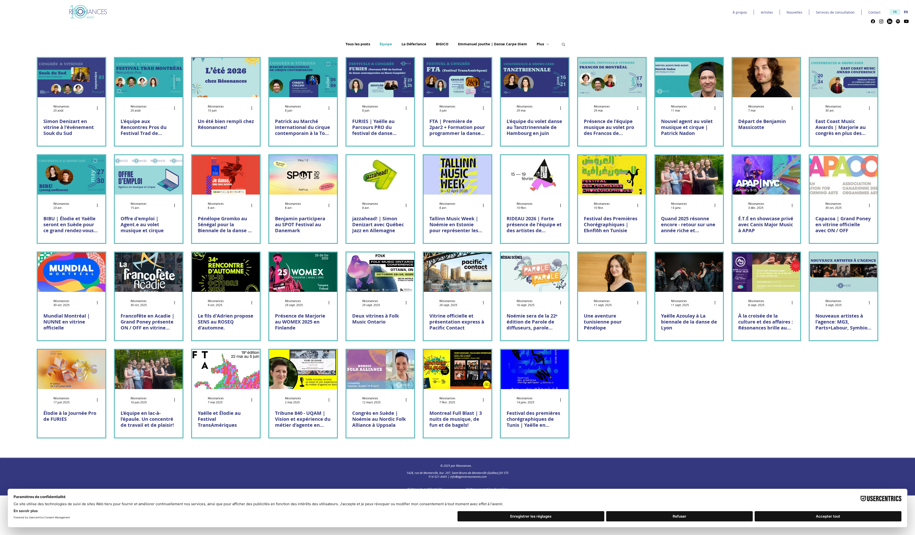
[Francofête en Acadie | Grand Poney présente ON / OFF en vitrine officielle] (149, 272)
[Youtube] (906, 21)
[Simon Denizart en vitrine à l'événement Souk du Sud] (71, 77)
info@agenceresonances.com (468, 476)
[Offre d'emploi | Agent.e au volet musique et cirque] (149, 175)
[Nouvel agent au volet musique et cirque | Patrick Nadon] (689, 77)
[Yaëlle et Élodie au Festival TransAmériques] (226, 369)
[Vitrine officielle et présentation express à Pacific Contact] (457, 272)
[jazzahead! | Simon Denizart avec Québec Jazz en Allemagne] (380, 175)
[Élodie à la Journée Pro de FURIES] (71, 369)
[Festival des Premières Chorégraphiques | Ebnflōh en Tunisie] (612, 175)
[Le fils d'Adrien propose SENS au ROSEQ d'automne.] (226, 272)
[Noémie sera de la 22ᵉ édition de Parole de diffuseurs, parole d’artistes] (535, 272)
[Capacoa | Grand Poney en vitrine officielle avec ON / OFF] (843, 175)
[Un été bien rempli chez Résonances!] (226, 77)
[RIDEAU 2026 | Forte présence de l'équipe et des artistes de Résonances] (535, 175)
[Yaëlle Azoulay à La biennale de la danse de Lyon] (689, 272)
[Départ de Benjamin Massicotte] (766, 77)
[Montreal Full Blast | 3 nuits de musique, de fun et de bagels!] (457, 369)
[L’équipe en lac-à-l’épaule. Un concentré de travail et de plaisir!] (149, 369)
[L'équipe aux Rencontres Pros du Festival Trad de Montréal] (149, 77)
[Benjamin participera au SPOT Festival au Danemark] (303, 175)
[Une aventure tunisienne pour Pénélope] (612, 272)
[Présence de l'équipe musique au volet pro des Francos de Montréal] (612, 77)
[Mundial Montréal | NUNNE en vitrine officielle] (71, 272)
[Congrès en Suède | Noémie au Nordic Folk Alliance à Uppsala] (380, 369)
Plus (540, 44)
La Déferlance (414, 44)
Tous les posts (358, 44)
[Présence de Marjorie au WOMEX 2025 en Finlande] (303, 272)
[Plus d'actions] (99, 108)
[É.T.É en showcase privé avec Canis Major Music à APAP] (766, 175)
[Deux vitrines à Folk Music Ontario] (380, 272)
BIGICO (442, 44)
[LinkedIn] (889, 21)
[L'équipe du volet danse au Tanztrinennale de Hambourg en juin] (535, 77)
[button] (563, 44)
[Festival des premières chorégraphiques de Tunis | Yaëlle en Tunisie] (535, 369)
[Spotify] (898, 21)
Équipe (386, 44)
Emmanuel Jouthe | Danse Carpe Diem (492, 44)
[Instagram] (881, 21)
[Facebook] (873, 21)
